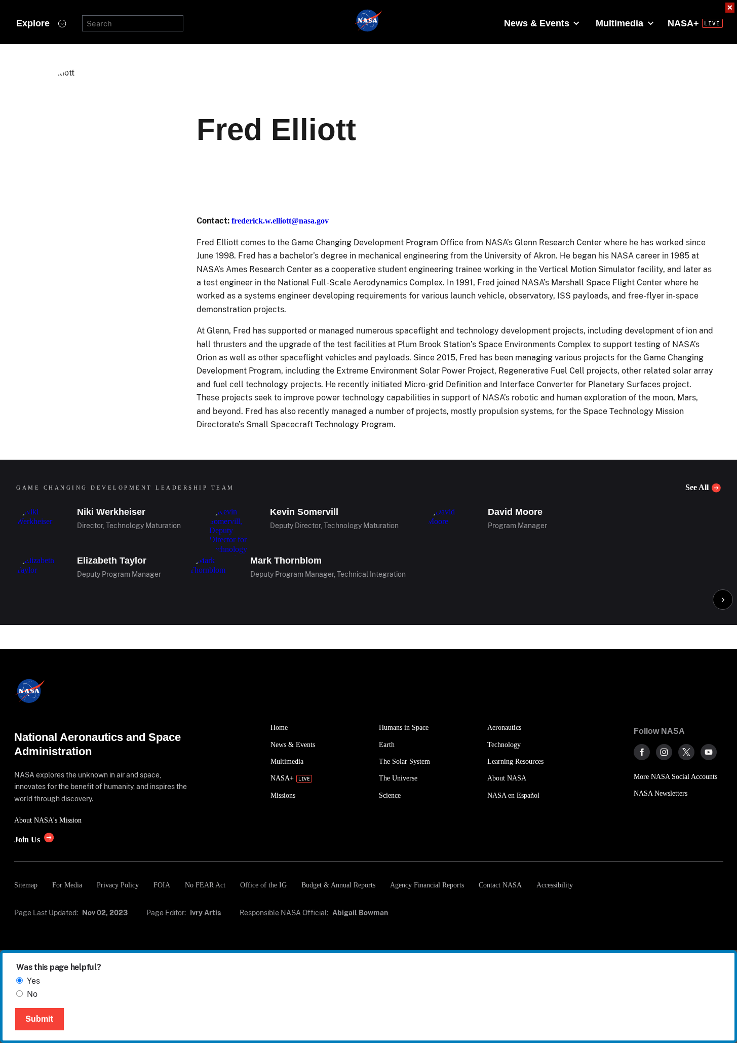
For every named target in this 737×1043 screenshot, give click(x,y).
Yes (33, 981)
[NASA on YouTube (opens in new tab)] (709, 752)
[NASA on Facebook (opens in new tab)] (642, 752)
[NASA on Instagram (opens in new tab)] (664, 752)
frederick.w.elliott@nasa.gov (280, 220)
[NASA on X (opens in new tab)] (686, 752)
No (32, 994)
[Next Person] (723, 599)
